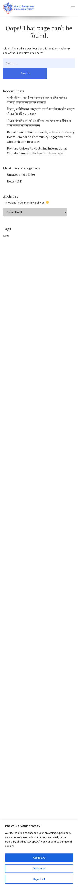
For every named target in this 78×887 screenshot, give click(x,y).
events (6, 235)
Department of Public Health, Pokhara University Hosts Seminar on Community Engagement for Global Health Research (40, 137)
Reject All (39, 879)
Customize (39, 869)
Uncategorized (17, 175)
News (11, 181)
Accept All (39, 858)
